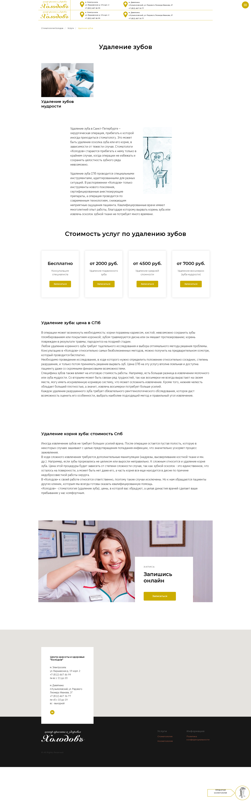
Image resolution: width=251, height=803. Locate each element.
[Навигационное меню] (245, 5)
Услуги (71, 28)
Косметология (165, 741)
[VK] (52, 712)
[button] (60, 284)
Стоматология (164, 736)
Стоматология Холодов (52, 28)
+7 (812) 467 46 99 (92, 8)
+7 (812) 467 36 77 (136, 8)
